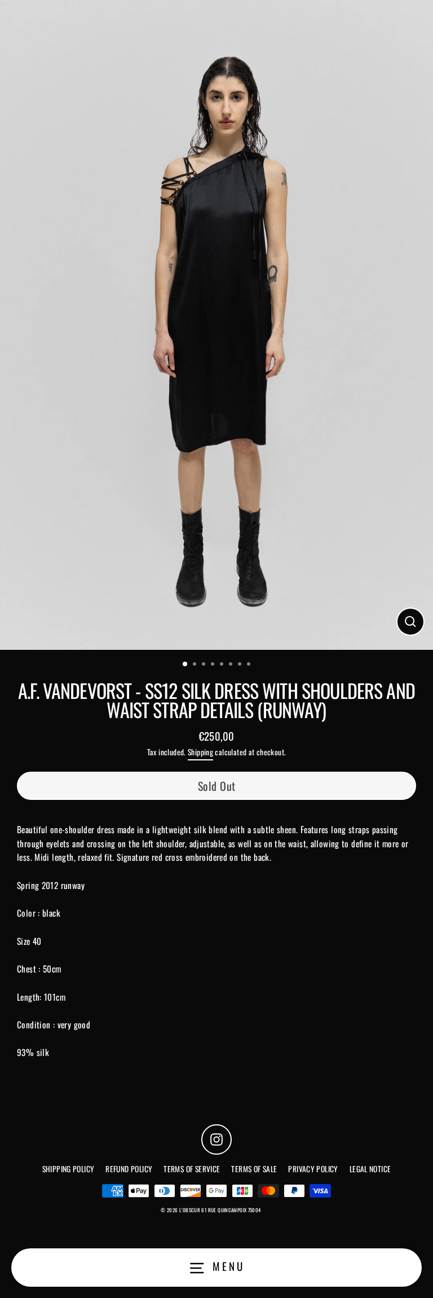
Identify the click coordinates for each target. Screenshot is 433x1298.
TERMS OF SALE (254, 1168)
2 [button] (195, 665)
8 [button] (250, 665)
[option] (216, 325)
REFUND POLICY (128, 1168)
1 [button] (185, 664)
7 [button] (241, 665)
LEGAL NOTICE (370, 1168)
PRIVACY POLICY (313, 1168)
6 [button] (232, 665)
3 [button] (204, 665)
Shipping (200, 752)
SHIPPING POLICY (68, 1168)
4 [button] (213, 665)
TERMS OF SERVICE (192, 1168)
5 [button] (223, 665)
